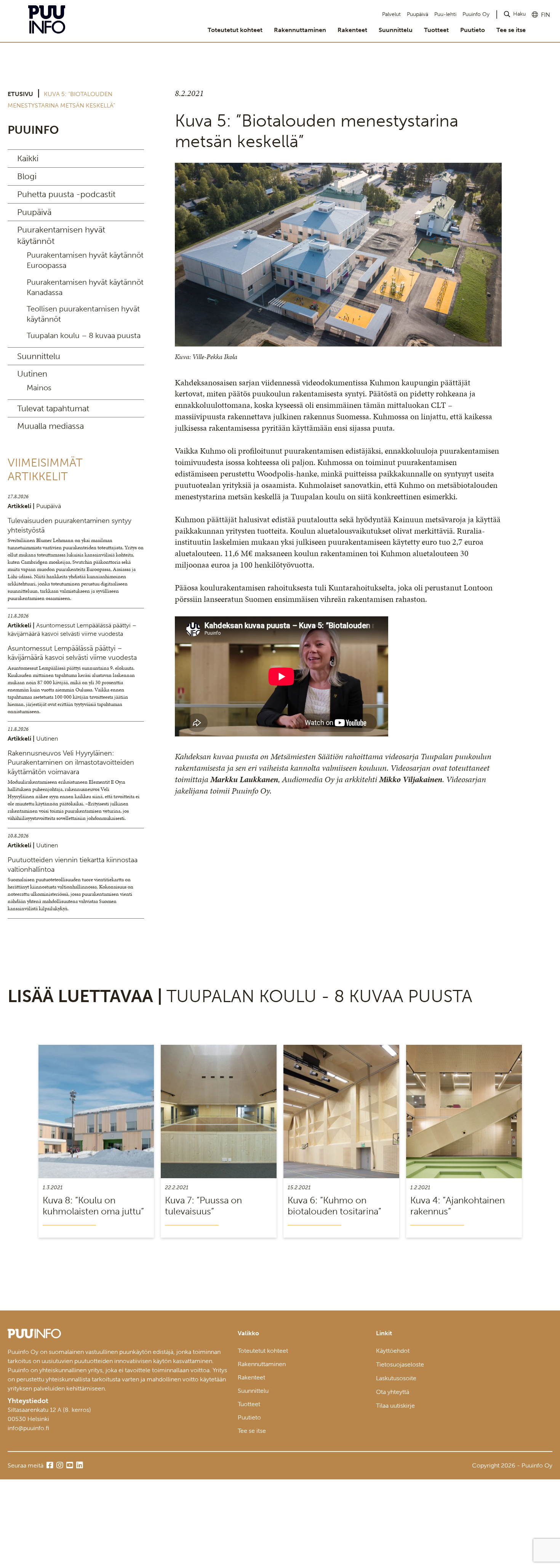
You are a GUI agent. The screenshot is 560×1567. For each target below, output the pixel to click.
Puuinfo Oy (476, 14)
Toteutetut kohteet (235, 30)
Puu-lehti (445, 14)
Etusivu (20, 94)
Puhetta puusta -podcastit (66, 194)
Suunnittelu (396, 30)
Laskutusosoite (396, 1378)
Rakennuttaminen (300, 30)
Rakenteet (352, 30)
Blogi (27, 176)
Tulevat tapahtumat (53, 408)
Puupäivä (417, 14)
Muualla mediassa (50, 426)
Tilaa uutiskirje (395, 1405)
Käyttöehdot (393, 1350)
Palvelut (391, 14)
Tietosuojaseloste (400, 1364)
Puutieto (472, 30)
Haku (519, 14)
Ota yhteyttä (392, 1391)
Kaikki (27, 158)
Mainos (39, 387)
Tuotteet (436, 30)
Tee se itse (511, 30)
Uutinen (32, 374)
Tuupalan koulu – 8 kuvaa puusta (84, 335)
